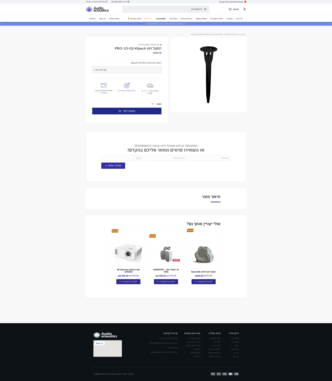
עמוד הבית (242, 34)
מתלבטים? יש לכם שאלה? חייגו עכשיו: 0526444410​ (166, 146)
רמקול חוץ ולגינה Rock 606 (203, 271)
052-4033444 (152, 24)
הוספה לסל (129, 111)
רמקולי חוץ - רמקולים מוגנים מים (221, 34)
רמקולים (234, 34)
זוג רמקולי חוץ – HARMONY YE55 (166, 270)
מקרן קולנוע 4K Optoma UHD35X (128, 270)
